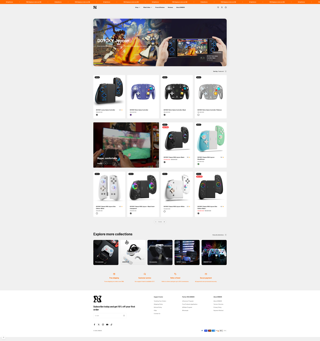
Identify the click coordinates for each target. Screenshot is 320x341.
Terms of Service (218, 304)
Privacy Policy (218, 307)
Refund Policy (158, 307)
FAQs (155, 310)
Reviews (170, 7)
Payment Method (218, 310)
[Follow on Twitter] (99, 324)
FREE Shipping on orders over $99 (53, 2)
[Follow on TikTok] (111, 324)
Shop (136, 7)
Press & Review (160, 7)
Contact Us (157, 313)
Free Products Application (189, 304)
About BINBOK (180, 7)
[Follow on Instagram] (103, 324)
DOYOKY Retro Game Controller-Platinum (210, 110)
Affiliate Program (187, 307)
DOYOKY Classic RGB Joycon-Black (174, 157)
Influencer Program (188, 301)
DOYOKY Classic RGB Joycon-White (174, 206)
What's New (146, 7)
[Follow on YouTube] (107, 324)
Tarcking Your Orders (160, 301)
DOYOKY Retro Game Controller (139, 110)
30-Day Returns (29, 2)
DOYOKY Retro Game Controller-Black (175, 110)
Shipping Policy (158, 304)
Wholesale (185, 310)
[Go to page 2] (164, 222)
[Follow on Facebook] (94, 324)
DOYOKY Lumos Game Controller (105, 110)
